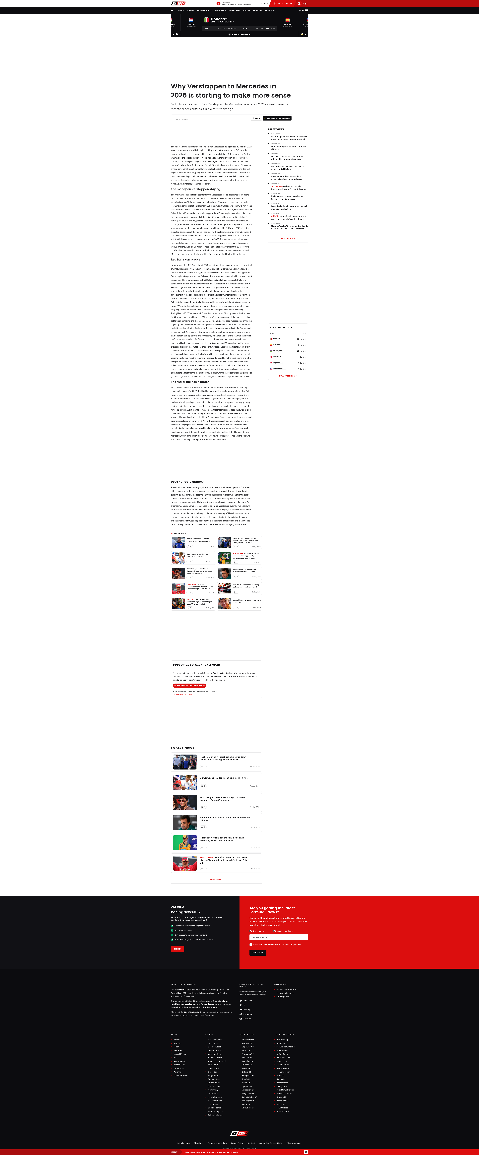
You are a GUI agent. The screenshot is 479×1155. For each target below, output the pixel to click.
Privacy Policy (237, 1143)
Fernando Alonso (209, 1004)
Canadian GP (248, 1054)
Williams (177, 1072)
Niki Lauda (281, 1079)
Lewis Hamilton (214, 1054)
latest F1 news (184, 990)
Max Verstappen (216, 146)
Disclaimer (198, 1143)
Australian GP (248, 1040)
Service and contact (285, 993)
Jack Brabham (283, 1104)
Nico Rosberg (282, 1040)
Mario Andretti (283, 1111)
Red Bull (236, 146)
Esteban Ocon (214, 1079)
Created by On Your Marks (270, 1143)
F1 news (190, 10)
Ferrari (176, 1047)
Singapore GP (248, 1093)
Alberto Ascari (283, 1050)
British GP (246, 1068)
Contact (251, 1143)
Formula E (270, 10)
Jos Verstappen (283, 1072)
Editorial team (184, 1143)
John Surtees (282, 1108)
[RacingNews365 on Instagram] (275, 3)
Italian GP (246, 1083)
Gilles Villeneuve (283, 1058)
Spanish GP (247, 1086)
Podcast (257, 10)
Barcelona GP (248, 1061)
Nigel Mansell (282, 1083)
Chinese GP (247, 1043)
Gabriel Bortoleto (215, 1115)
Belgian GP (246, 1072)
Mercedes (178, 1050)
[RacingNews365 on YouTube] (291, 3)
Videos (246, 10)
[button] (191, 22)
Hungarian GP (248, 1076)
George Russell (191, 1007)
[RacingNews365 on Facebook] (279, 3)
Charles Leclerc (210, 1007)
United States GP (249, 1097)
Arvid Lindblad (214, 1086)
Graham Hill (282, 1097)
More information (241, 34)
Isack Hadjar (213, 1065)
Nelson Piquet (282, 1101)
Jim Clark (281, 1076)
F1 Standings (219, 10)
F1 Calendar (203, 10)
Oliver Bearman (214, 1108)
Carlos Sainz (213, 1072)
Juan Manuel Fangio (285, 1090)
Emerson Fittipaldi (284, 1093)
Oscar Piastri (213, 1068)
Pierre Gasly (213, 1090)
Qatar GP (246, 1104)
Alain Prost (281, 1043)
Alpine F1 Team (180, 1054)
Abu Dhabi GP (248, 1108)
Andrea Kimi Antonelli (217, 1061)
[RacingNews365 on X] (283, 3)
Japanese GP (248, 1047)
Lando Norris (177, 1007)
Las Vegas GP (248, 1101)
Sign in (177, 949)
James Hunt (282, 1061)
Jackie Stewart (283, 1065)
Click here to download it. (183, 694)
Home (181, 10)
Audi (175, 1058)
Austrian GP (247, 1065)
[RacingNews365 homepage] (172, 10)
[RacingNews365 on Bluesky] (287, 3)
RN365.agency (283, 997)
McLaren (177, 1043)
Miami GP (246, 1050)
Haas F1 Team (179, 1065)
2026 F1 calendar (192, 1012)
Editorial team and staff (287, 989)
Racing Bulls (179, 1068)
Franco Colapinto (215, 1111)
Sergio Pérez (213, 1076)
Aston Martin (179, 1061)
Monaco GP (247, 1058)
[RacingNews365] (178, 3)
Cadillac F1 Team (181, 1076)
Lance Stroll (213, 1093)
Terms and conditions (217, 1143)
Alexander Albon (215, 1101)
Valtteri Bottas (214, 1083)
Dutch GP (246, 1079)
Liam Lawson (213, 1104)
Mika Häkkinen (283, 1068)
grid (203, 428)
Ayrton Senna (282, 1054)
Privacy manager (294, 1143)
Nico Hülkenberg (215, 1097)
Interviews (234, 10)
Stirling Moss (282, 1086)
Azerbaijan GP (248, 1090)
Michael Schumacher (286, 1047)
